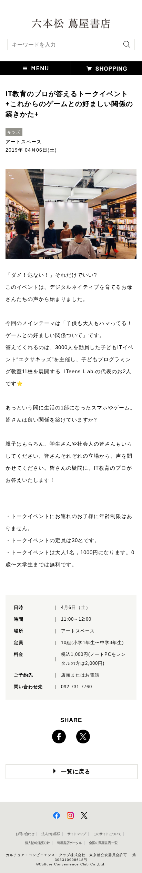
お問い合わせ (25, 834)
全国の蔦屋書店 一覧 (103, 843)
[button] (35, 68)
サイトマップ (76, 834)
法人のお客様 (50, 834)
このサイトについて (107, 834)
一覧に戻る (75, 771)
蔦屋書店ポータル (69, 843)
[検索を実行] (125, 46)
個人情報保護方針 (37, 843)
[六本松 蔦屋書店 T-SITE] (71, 23)
